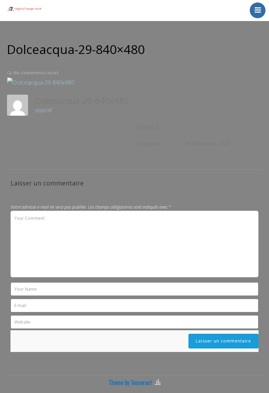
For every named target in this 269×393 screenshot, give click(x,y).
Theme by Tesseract (130, 382)
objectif (43, 110)
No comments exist (36, 72)
